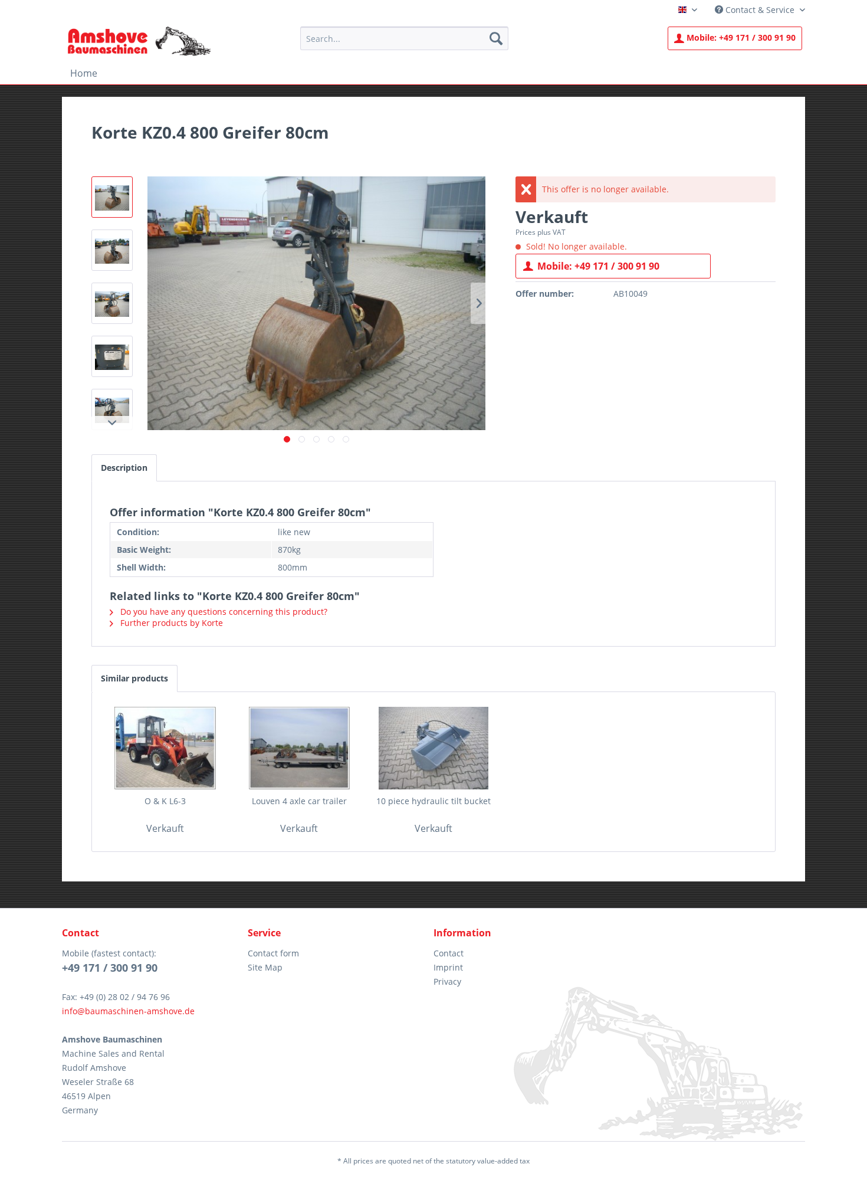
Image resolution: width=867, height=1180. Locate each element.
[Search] (496, 38)
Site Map (265, 967)
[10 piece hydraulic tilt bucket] (433, 748)
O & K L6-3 (165, 801)
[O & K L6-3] (165, 748)
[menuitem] (404, 38)
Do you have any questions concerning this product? (222, 611)
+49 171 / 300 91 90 (741, 37)
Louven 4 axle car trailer (299, 801)
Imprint (448, 967)
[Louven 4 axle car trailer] (299, 748)
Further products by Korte (170, 622)
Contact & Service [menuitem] (760, 9)
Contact (449, 953)
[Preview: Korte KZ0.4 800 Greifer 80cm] (112, 197)
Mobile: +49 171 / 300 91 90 (598, 266)
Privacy (447, 981)
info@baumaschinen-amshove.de (128, 1011)
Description (124, 467)
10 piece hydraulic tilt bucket (433, 801)
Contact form (273, 953)
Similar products (134, 678)
